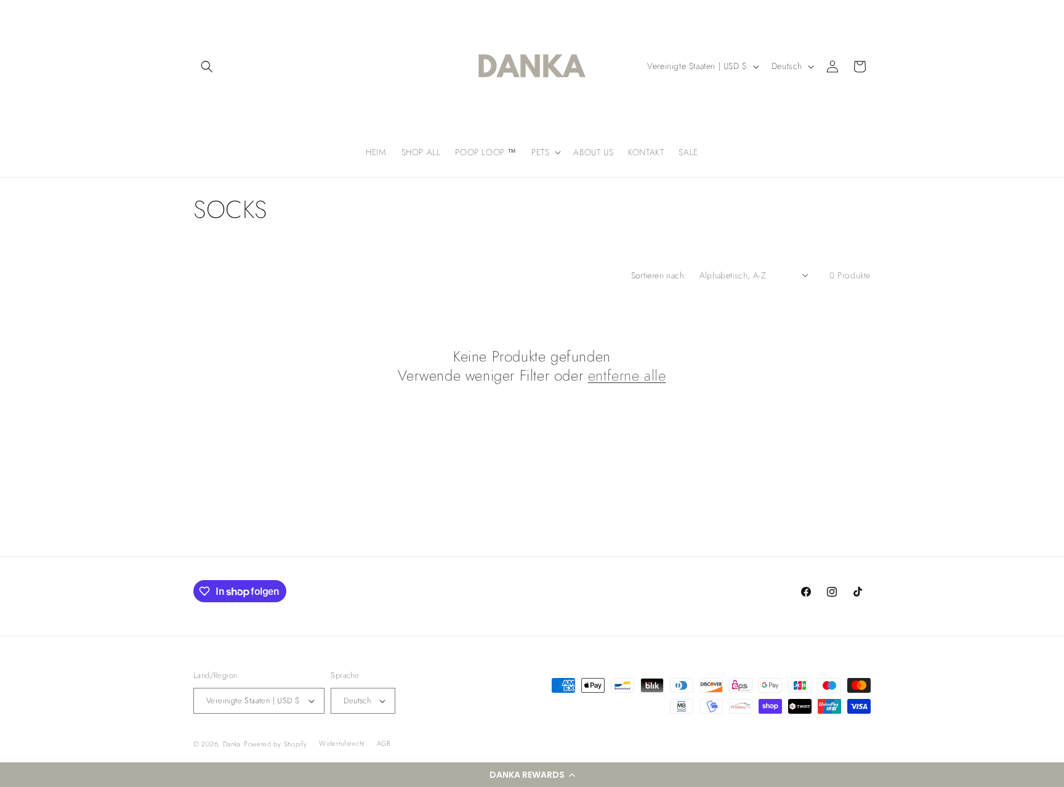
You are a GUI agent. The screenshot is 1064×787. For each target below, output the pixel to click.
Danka (232, 744)
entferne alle (627, 375)
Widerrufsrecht (342, 743)
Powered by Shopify (275, 744)
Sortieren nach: (659, 275)
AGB (384, 743)
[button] (532, 774)
